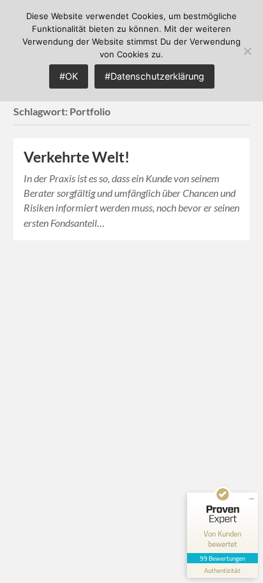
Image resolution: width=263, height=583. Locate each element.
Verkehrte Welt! (77, 157)
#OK (68, 76)
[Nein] (247, 51)
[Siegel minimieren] (251, 499)
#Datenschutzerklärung (154, 76)
